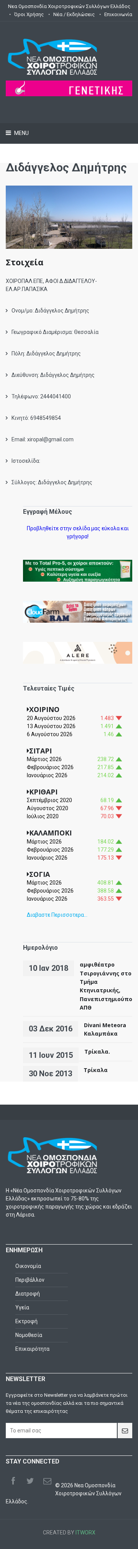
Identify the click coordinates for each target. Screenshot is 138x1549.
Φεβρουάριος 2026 (50, 767)
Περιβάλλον (29, 1280)
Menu (21, 133)
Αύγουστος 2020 (47, 808)
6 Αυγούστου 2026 (49, 734)
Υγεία (22, 1307)
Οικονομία (28, 1266)
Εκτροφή (26, 1321)
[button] (69, 224)
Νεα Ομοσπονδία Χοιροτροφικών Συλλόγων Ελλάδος (69, 6)
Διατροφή (27, 1294)
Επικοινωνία (118, 14)
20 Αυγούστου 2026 (51, 718)
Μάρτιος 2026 (44, 759)
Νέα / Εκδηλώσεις (74, 14)
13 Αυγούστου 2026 (51, 726)
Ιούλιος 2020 (43, 816)
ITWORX (85, 1532)
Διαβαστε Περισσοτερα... (57, 915)
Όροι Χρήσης (29, 14)
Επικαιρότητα (32, 1349)
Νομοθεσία (28, 1335)
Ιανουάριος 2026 (47, 775)
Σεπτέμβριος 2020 (49, 800)
